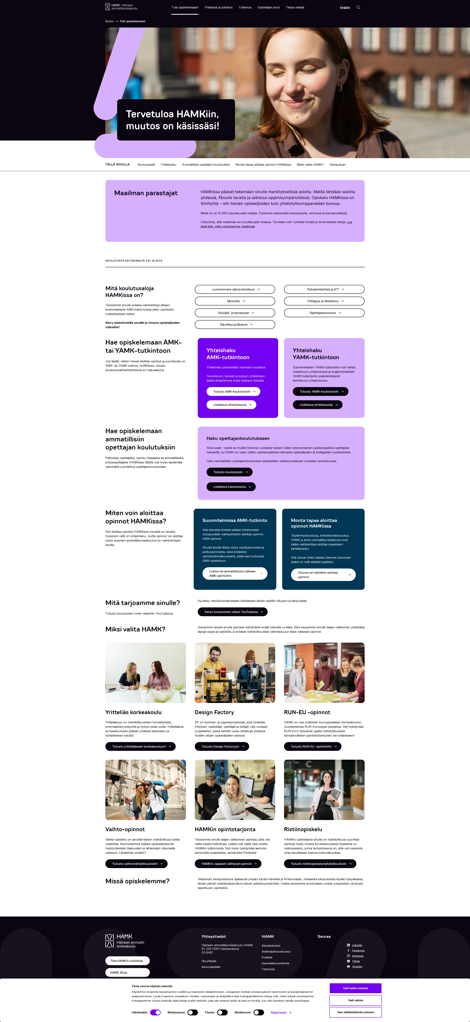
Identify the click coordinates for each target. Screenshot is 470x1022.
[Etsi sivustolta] (358, 7)
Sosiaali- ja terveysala (233, 313)
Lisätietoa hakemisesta (230, 487)
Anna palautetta (211, 966)
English (345, 7)
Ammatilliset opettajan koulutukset (206, 164)
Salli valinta (355, 1000)
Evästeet (267, 957)
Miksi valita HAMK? (310, 164)
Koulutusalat (146, 164)
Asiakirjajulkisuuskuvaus (276, 951)
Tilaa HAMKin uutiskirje (126, 961)
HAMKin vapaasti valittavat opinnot (227, 864)
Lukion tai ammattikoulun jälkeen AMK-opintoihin (232, 573)
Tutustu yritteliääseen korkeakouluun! (139, 746)
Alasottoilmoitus (271, 945)
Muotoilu (233, 301)
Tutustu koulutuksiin (228, 472)
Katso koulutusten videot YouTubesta (231, 612)
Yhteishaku (168, 164)
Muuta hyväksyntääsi (292, 601)
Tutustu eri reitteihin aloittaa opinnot (318, 575)
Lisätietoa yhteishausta (230, 405)
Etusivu (109, 21)
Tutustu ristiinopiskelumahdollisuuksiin (318, 864)
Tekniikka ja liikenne (233, 324)
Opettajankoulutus (323, 313)
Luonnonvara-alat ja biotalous (233, 289)
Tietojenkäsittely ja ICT (323, 289)
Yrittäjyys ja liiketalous (323, 301)
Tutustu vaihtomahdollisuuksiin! (135, 864)
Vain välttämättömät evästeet (355, 1012)
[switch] (192, 1012)
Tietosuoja (268, 969)
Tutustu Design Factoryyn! (220, 746)
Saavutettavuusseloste (275, 963)
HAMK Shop (118, 972)
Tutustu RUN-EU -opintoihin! (311, 746)
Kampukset (337, 164)
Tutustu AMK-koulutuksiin (232, 391)
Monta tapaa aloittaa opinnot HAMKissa (263, 164)
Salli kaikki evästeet (355, 988)
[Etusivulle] (121, 6)
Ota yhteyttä (209, 961)
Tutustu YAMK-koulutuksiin (319, 391)
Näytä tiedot (278, 1012)
